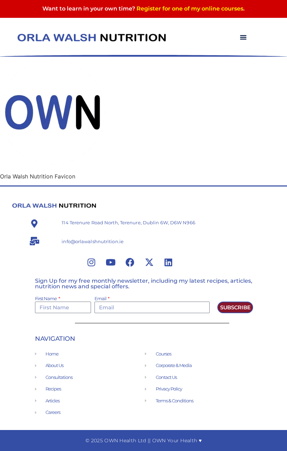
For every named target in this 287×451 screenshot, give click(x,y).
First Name (46, 298)
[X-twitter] (149, 262)
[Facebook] (130, 262)
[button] (243, 37)
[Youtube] (110, 262)
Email (100, 298)
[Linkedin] (168, 262)
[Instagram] (91, 262)
